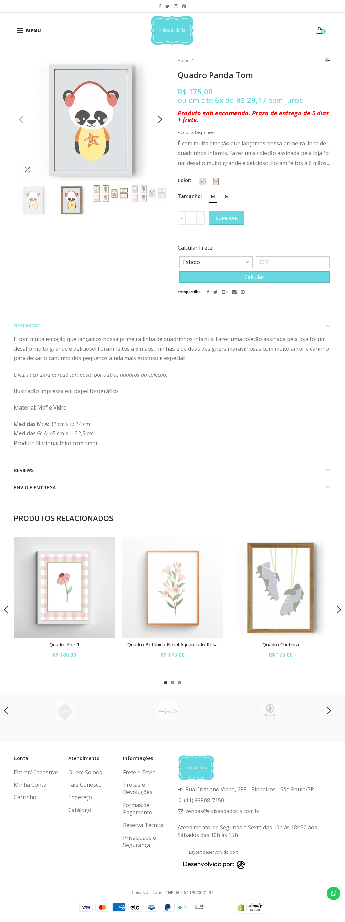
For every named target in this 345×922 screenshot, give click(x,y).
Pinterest (184, 6)
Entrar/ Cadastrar (36, 772)
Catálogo (79, 810)
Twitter (167, 6)
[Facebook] (208, 292)
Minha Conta (30, 784)
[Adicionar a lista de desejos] (106, 546)
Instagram (176, 6)
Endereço (80, 797)
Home (184, 60)
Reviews (24, 470)
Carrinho (25, 797)
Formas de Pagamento (137, 808)
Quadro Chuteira (280, 645)
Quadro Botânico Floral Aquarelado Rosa (172, 645)
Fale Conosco (85, 784)
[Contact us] (333, 893)
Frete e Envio (139, 772)
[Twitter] (215, 292)
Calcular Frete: (195, 247)
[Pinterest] (243, 292)
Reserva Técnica (143, 825)
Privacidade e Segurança (139, 841)
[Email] (234, 292)
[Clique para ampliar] (27, 170)
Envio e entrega (35, 487)
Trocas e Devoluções (137, 788)
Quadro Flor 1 (64, 645)
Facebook (160, 6)
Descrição (27, 325)
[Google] (225, 292)
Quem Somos (85, 772)
